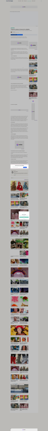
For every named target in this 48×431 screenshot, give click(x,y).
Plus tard (24, 218)
